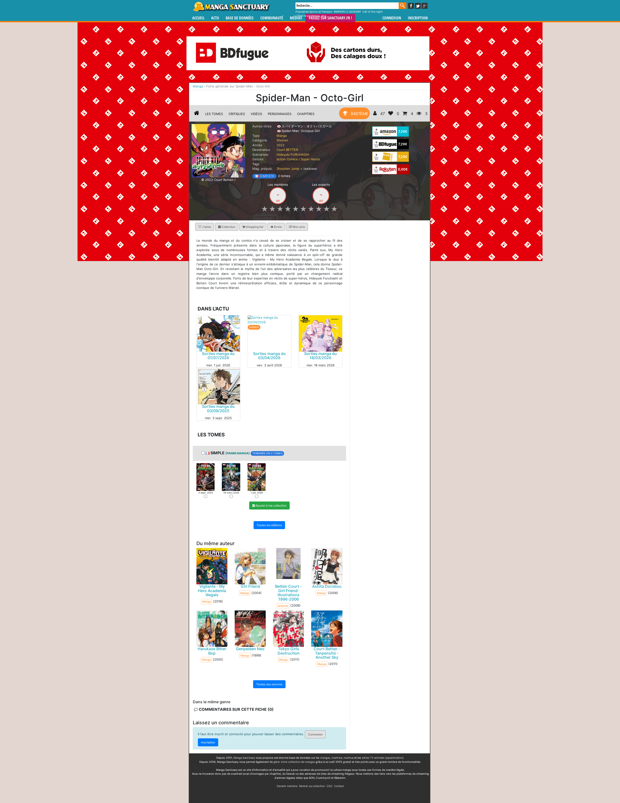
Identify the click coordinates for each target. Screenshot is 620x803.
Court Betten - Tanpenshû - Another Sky (327, 653)
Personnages (279, 114)
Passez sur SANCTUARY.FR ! (330, 18)
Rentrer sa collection (312, 786)
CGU (329, 786)
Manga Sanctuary (244, 757)
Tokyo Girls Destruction (289, 651)
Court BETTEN (287, 150)
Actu (215, 18)
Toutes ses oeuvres (269, 684)
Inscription (418, 18)
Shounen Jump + (289, 168)
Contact (339, 786)
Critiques (237, 114)
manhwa (337, 757)
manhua (349, 757)
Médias (296, 18)
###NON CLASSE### (347, 11)
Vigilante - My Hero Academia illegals (212, 590)
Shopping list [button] (254, 227)
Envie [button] (277, 227)
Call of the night (372, 11)
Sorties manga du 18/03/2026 (320, 355)
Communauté (271, 18)
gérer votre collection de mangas (294, 762)
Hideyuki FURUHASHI (293, 154)
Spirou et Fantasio (321, 11)
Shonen (282, 140)
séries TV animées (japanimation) (382, 757)
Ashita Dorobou (326, 586)
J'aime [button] (206, 227)
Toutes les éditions (269, 525)
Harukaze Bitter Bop (212, 651)
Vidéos (256, 114)
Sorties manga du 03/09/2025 (218, 408)
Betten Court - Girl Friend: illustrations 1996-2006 (288, 593)
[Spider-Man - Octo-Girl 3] (257, 477)
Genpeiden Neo (250, 648)
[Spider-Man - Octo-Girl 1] (205, 477)
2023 (280, 145)
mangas (325, 757)
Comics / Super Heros (303, 159)
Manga (231, 6)
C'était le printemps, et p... (311, 15)
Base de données (240, 18)
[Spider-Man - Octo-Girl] (218, 150)
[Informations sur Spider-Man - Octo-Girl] (196, 114)
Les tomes (214, 114)
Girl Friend (250, 586)
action (281, 159)
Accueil (198, 18)
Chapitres (305, 114)
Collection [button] (228, 227)
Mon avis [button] (298, 227)
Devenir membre (287, 786)
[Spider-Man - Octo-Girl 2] (231, 477)
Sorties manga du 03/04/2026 (269, 355)
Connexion (391, 18)
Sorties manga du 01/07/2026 (218, 355)
